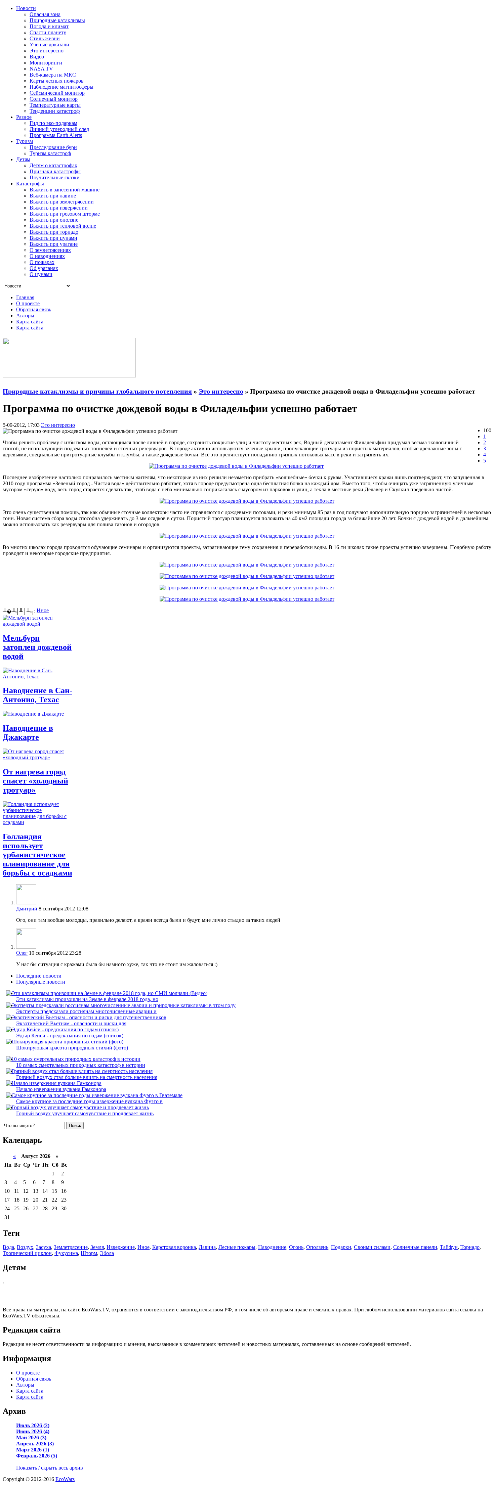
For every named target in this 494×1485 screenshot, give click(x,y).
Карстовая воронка (174, 1247)
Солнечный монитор (54, 99)
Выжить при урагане (54, 244)
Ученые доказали (49, 44)
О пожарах (42, 262)
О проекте (28, 303)
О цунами (41, 274)
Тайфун (449, 1247)
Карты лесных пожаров (57, 81)
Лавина (207, 1247)
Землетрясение (71, 1247)
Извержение (121, 1247)
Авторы (25, 315)
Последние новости (38, 976)
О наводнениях (47, 256)
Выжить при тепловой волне (63, 226)
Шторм (89, 1253)
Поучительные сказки (55, 177)
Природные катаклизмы (57, 20)
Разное (24, 117)
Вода (8, 1247)
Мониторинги (46, 62)
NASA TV (41, 69)
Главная (25, 297)
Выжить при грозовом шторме (65, 214)
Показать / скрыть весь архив (49, 1468)
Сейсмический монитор (57, 93)
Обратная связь (33, 309)
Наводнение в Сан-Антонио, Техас (37, 695)
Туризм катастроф (50, 153)
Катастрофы (30, 183)
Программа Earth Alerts (56, 135)
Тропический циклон (27, 1253)
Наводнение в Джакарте (28, 732)
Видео (37, 56)
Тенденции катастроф (55, 111)
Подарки (341, 1247)
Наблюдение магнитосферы (61, 87)
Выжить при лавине (53, 195)
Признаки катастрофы (55, 171)
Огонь (296, 1247)
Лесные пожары (236, 1247)
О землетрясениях (50, 250)
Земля (97, 1247)
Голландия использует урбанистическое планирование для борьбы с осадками (37, 854)
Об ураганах (44, 268)
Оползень (317, 1247)
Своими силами (372, 1247)
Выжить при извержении (59, 208)
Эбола (107, 1253)
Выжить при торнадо (54, 232)
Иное (43, 610)
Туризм (24, 141)
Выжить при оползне (54, 220)
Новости (26, 8)
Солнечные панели (415, 1247)
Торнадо (470, 1247)
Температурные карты (55, 105)
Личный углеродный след (59, 129)
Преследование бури (53, 147)
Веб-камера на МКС (53, 75)
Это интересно (47, 50)
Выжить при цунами (53, 238)
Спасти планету (48, 32)
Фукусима (66, 1253)
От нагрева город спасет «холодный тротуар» (35, 780)
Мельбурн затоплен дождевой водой (37, 647)
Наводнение (272, 1247)
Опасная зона (45, 14)
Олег (22, 953)
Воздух (25, 1247)
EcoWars (65, 1479)
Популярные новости (40, 982)
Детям (23, 159)
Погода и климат (49, 26)
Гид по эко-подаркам (53, 123)
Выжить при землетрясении (62, 202)
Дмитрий (26, 908)
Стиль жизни (45, 38)
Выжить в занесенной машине (64, 189)
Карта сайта (29, 321)
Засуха (43, 1247)
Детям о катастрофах (53, 165)
